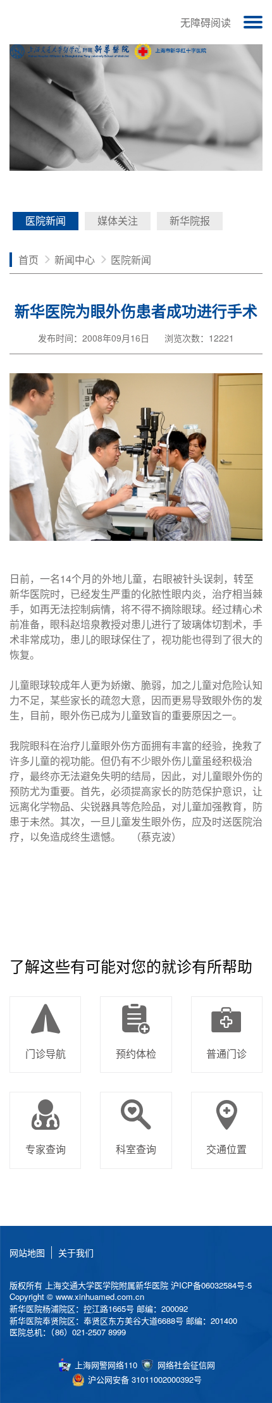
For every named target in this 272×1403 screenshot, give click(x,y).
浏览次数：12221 (199, 337)
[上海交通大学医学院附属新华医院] (109, 51)
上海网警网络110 (104, 1365)
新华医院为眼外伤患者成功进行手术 (136, 310)
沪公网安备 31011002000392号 (143, 1379)
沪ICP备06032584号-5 (211, 1285)
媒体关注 (117, 220)
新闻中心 (74, 259)
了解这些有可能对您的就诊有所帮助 (130, 966)
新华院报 (190, 220)
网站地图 (27, 1252)
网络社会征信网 (185, 1365)
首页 (28, 259)
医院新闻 (45, 220)
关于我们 (76, 1252)
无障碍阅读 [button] (205, 22)
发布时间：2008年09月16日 (93, 337)
